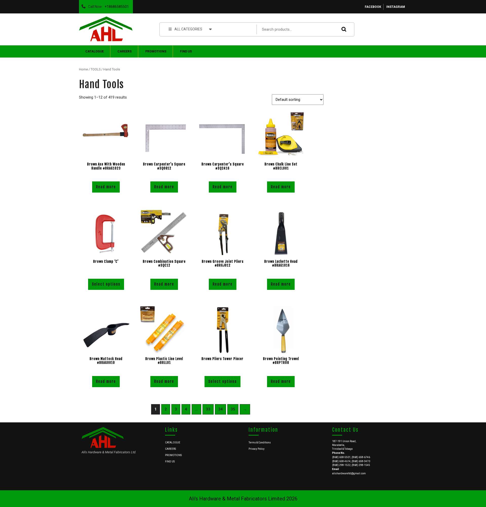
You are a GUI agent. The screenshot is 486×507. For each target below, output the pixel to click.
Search (342, 29)
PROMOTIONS (155, 51)
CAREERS (124, 51)
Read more (106, 187)
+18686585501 (116, 5)
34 (220, 409)
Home (83, 69)
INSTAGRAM (395, 7)
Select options (106, 284)
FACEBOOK (373, 7)
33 (208, 409)
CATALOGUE (94, 51)
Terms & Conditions (260, 442)
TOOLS (95, 69)
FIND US (186, 51)
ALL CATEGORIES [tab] (188, 29)
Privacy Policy (257, 448)
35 (233, 409)
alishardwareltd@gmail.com (349, 473)
